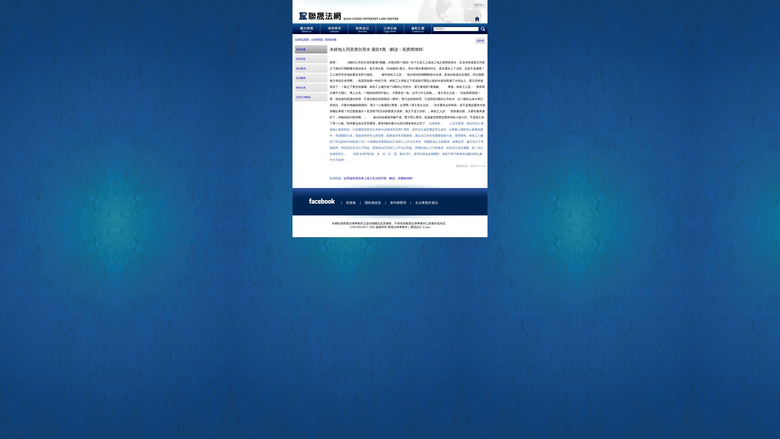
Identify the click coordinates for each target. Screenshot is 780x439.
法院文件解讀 (303, 97)
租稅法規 (301, 87)
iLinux (426, 227)
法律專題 (317, 39)
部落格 (351, 202)
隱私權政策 (373, 202)
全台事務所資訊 (426, 202)
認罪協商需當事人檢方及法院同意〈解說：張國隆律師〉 (379, 178)
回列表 (480, 40)
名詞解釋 (301, 78)
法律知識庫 (302, 39)
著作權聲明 (398, 202)
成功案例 (301, 68)
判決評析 (301, 59)
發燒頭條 (331, 39)
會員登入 (479, 4)
